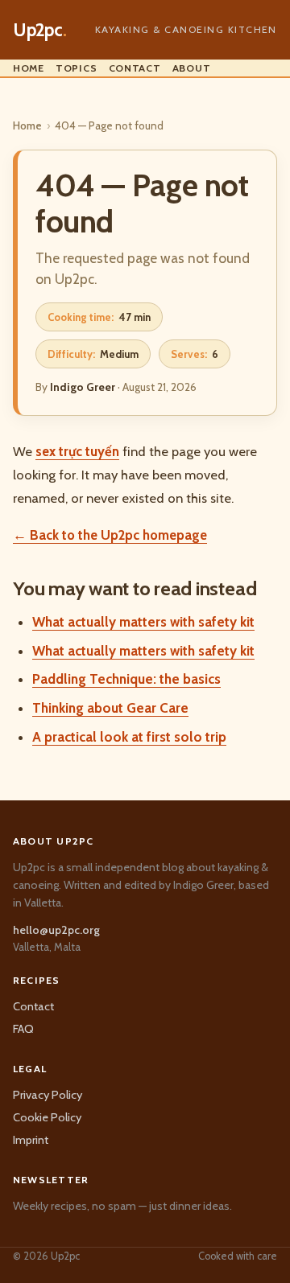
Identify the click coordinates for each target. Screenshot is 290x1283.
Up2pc (40, 30)
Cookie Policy (47, 1117)
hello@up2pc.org (56, 930)
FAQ (23, 1029)
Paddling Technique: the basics (126, 679)
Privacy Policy (47, 1095)
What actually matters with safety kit (143, 622)
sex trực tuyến (77, 451)
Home (28, 68)
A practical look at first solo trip (129, 737)
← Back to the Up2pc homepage (110, 535)
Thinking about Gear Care (110, 708)
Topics (76, 68)
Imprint (30, 1140)
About (191, 68)
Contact (135, 68)
